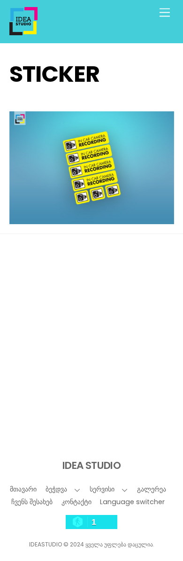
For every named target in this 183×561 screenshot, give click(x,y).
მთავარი (23, 489)
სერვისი (102, 489)
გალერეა (151, 489)
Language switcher (132, 501)
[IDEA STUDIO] (23, 31)
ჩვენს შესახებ (32, 501)
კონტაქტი (76, 501)
